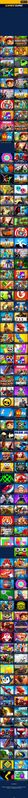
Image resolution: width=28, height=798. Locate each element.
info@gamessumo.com (16, 788)
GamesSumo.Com (13, 787)
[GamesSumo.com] (14, 5)
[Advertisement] (14, 21)
